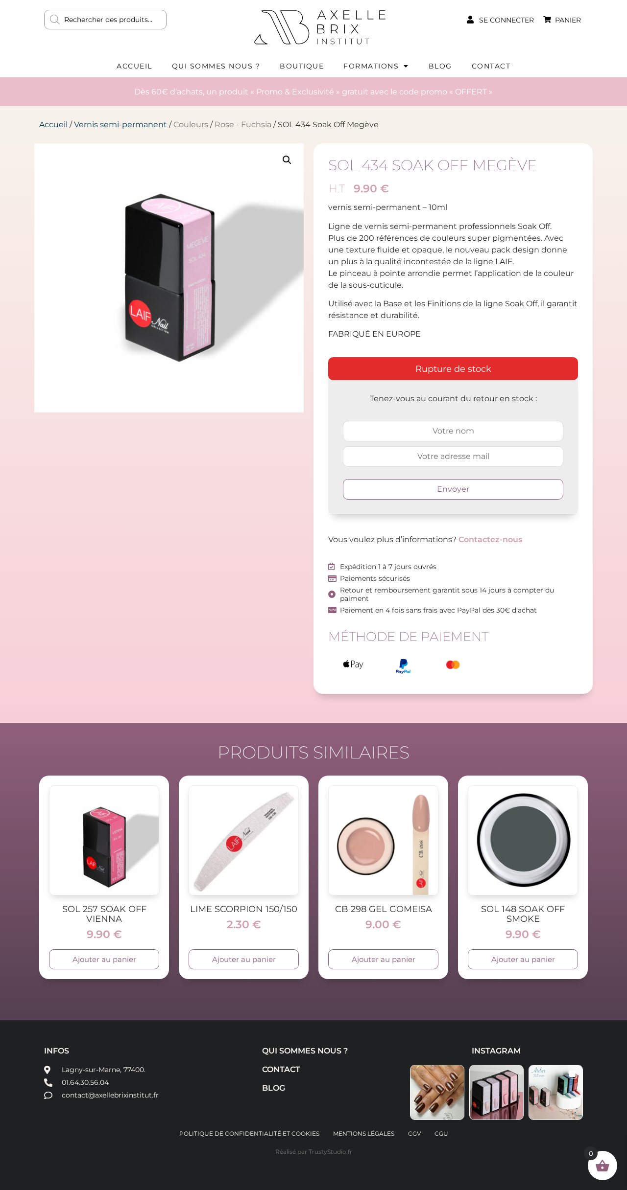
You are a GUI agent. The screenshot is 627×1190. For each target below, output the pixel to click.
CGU (441, 1133)
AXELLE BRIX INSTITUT (319, 26)
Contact (491, 66)
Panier (568, 20)
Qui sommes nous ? (216, 66)
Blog (440, 66)
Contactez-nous (490, 539)
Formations (371, 66)
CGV (414, 1133)
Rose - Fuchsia (243, 124)
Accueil (134, 66)
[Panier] (547, 19)
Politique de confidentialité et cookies (249, 1133)
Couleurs (190, 124)
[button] (287, 160)
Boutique (302, 66)
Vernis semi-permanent (120, 124)
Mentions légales (363, 1133)
